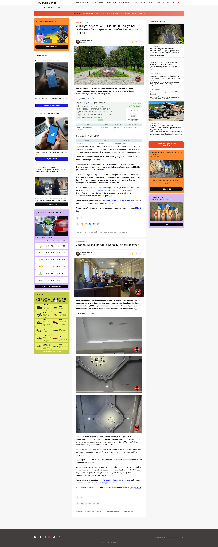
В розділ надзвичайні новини (166, 145)
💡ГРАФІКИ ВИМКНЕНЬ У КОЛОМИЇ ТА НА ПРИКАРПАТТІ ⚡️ (102, 13)
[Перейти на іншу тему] (178, 3)
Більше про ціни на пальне (51, 286)
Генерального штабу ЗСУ (54, 351)
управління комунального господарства (114, 232)
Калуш (182, 537)
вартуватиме (90, 167)
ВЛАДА (143, 2)
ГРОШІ (151, 2)
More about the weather (52, 105)
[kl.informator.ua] (47, 2)
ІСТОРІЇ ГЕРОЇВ (111, 2)
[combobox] (59, 98)
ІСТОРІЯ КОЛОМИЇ (97, 2)
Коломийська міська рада (94, 512)
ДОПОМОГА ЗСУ (51, 47)
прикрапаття (128, 512)
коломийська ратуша (113, 512)
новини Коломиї (91, 232)
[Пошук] (183, 3)
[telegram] (40, 537)
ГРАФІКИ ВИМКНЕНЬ (82, 2)
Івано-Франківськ (173, 537)
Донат (166, 224)
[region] (51, 103)
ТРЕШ (158, 2)
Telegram (114, 200)
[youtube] (49, 537)
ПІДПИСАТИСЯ (52, 159)
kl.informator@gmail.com (104, 203)
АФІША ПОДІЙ (166, 189)
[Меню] (62, 2)
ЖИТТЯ (135, 2)
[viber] (45, 537)
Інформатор (91, 98)
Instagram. (126, 200)
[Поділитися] (136, 41)
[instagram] (59, 537)
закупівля (98, 174)
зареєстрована (98, 190)
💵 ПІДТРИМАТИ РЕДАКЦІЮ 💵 (135, 13)
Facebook (106, 200)
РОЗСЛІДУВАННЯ (124, 2)
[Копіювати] (140, 41)
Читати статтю (51, 204)
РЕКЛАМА (166, 2)
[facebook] (35, 537)
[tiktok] (54, 537)
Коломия (79, 232)
